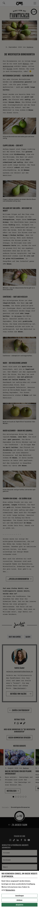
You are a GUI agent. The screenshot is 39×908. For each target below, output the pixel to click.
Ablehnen (19, 900)
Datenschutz (10, 890)
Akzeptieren (19, 905)
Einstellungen (19, 896)
